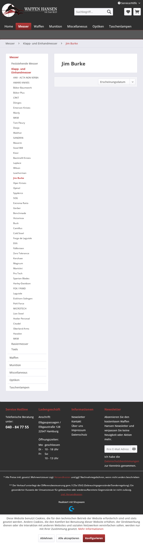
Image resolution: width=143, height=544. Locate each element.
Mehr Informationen (91, 529)
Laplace (17, 163)
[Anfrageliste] (137, 11)
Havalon (17, 333)
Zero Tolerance (21, 253)
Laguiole (17, 293)
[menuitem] (93, 11)
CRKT (16, 97)
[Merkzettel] (128, 11)
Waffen (13, 357)
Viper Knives (19, 183)
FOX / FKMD (19, 288)
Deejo (16, 127)
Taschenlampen (19, 387)
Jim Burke (18, 178)
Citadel (17, 323)
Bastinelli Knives (22, 158)
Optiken (14, 380)
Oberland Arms (21, 328)
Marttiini (18, 268)
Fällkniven (18, 248)
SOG (15, 198)
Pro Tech (18, 273)
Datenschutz (79, 434)
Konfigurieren (94, 538)
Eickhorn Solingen (23, 298)
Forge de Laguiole (22, 238)
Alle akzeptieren (68, 538)
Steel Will (18, 147)
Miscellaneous (18, 372)
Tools (14, 349)
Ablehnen (46, 538)
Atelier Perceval (21, 318)
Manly (16, 112)
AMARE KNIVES (21, 82)
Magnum (18, 263)
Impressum (79, 430)
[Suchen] (109, 11)
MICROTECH (19, 308)
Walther (17, 132)
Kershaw (18, 258)
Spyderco (18, 193)
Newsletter (78, 417)
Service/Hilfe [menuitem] (129, 3)
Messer (14, 57)
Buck (16, 223)
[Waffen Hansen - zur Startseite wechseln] (29, 11)
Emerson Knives (21, 107)
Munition (15, 365)
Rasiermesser (19, 344)
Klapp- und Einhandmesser (21, 70)
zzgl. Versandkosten (71, 494)
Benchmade (19, 213)
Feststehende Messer (24, 63)
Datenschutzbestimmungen (121, 461)
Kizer (16, 152)
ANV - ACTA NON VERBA (26, 77)
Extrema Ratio (20, 203)
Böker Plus (19, 92)
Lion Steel (18, 313)
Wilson (16, 168)
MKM (16, 117)
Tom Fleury (19, 122)
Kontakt (76, 421)
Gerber (17, 208)
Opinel (16, 188)
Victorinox (18, 218)
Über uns (77, 426)
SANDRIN (18, 137)
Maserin (17, 142)
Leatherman (19, 173)
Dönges (17, 102)
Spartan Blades (21, 278)
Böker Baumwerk (22, 87)
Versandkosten (62, 477)
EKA (15, 243)
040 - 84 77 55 (17, 427)
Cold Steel (18, 233)
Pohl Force (18, 303)
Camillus (17, 228)
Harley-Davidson (22, 283)
